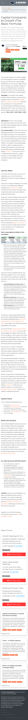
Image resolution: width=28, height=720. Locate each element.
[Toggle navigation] (2, 3)
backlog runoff (15, 405)
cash (12, 49)
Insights (9, 8)
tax (16, 654)
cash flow (23, 319)
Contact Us (4, 710)
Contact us (22, 222)
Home (3, 8)
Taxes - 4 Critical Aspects (11, 640)
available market (6, 516)
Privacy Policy (5, 712)
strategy (22, 99)
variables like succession (9, 389)
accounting (6, 654)
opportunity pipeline (14, 406)
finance (17, 49)
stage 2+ (15, 222)
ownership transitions (8, 453)
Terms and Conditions (7, 714)
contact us (9, 151)
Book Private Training (15, 554)
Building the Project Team (13, 588)
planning (19, 681)
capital (8, 49)
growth (8, 51)
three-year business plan (12, 101)
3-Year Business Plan (16, 411)
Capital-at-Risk (14, 188)
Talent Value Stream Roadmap (10, 563)
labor (17, 514)
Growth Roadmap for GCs (12, 536)
